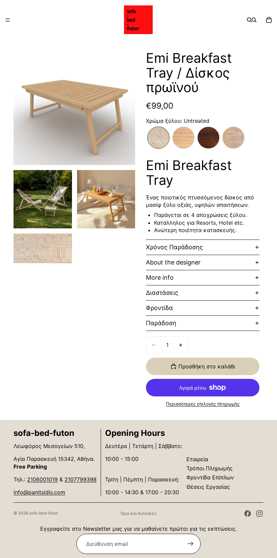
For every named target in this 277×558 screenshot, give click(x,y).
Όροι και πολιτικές (138, 513)
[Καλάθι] (268, 19)
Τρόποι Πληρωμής (209, 468)
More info (160, 277)
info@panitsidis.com (39, 492)
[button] (158, 138)
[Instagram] (259, 513)
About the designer (173, 262)
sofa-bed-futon (43, 512)
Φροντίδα (159, 307)
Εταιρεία (197, 459)
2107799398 (81, 479)
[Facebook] (248, 513)
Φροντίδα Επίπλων (210, 477)
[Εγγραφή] (190, 544)
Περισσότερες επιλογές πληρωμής (203, 404)
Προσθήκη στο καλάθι (206, 366)
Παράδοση (161, 323)
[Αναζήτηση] (249, 19)
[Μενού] (8, 20)
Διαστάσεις (162, 292)
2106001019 (42, 479)
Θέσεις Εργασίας (208, 486)
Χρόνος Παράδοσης (174, 247)
